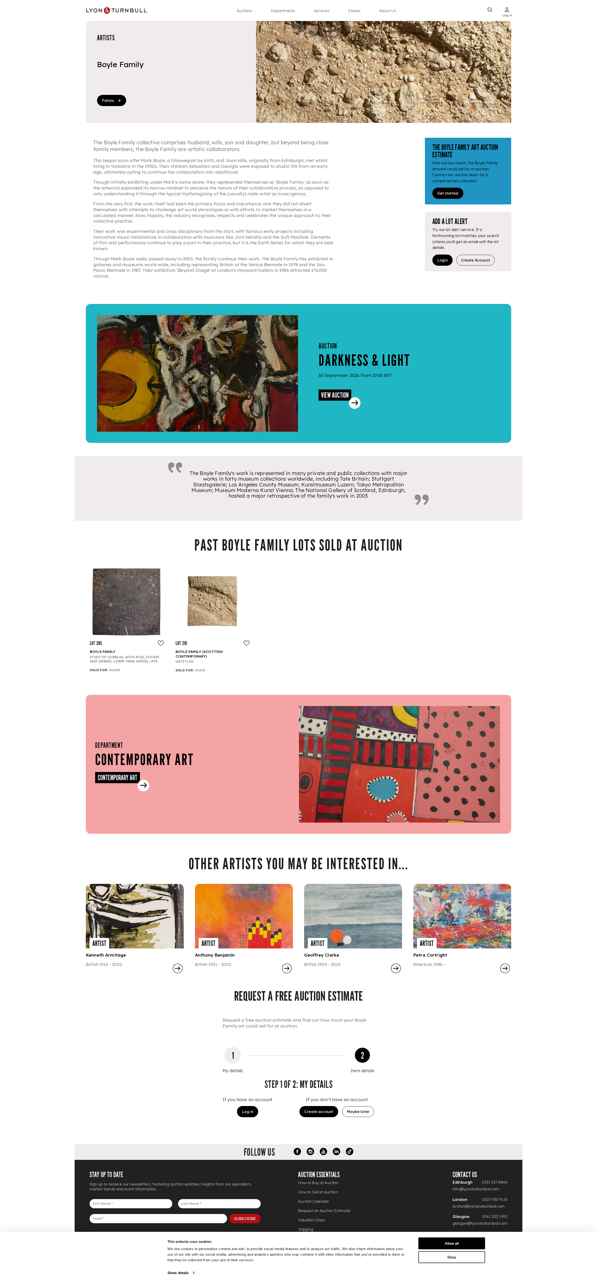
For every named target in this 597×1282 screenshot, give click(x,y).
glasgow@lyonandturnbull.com (480, 1223)
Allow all (452, 1243)
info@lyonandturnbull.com (476, 1189)
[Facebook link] (297, 1152)
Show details (178, 1273)
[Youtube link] (323, 1152)
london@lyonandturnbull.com (479, 1206)
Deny (452, 1257)
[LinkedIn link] (336, 1152)
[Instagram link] (310, 1152)
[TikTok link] (349, 1152)
